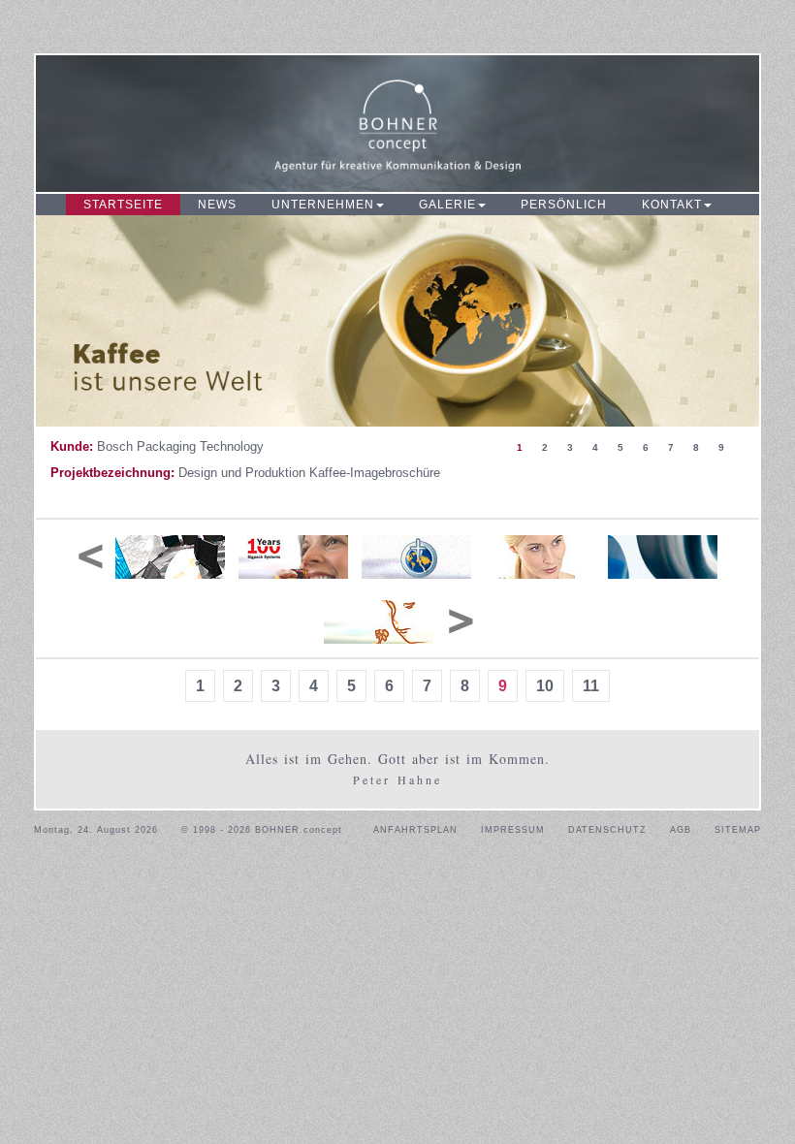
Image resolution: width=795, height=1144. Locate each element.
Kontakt (672, 204)
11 (591, 686)
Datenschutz (607, 830)
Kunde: (71, 446)
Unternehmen (322, 204)
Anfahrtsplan (415, 830)
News (217, 204)
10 (545, 686)
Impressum (513, 830)
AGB (680, 830)
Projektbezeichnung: (112, 472)
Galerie (447, 204)
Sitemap (738, 830)
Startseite (123, 204)
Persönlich (564, 204)
